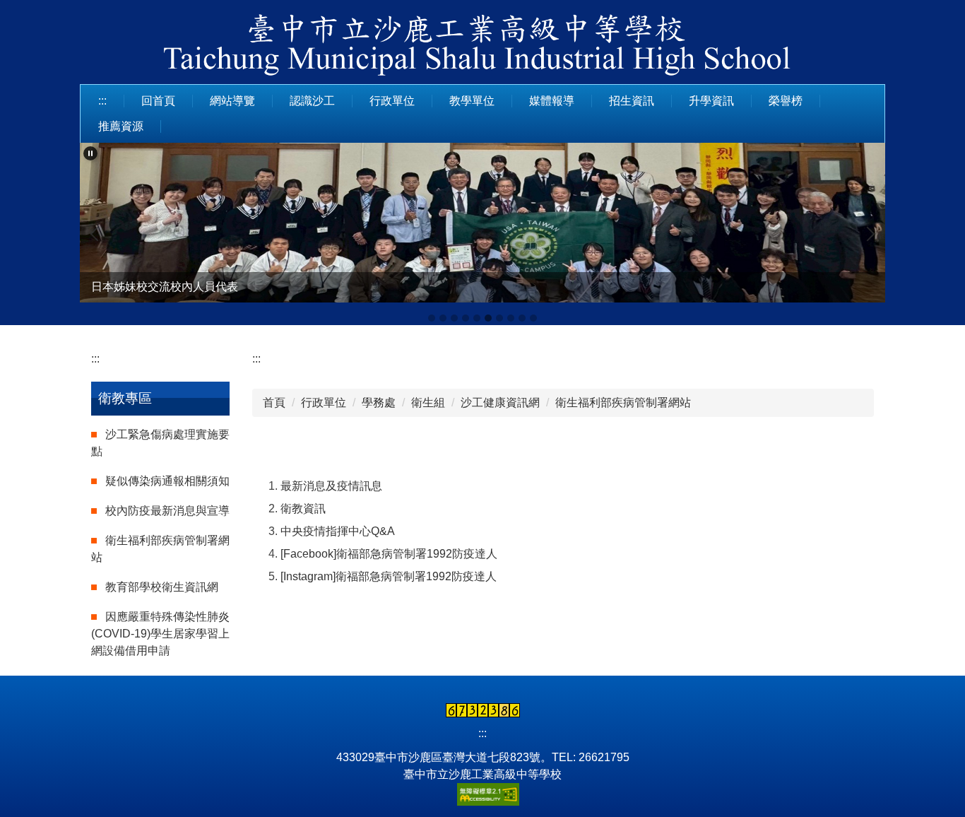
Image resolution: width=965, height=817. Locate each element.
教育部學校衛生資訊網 (161, 587)
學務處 (379, 402)
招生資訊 (631, 101)
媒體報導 (551, 101)
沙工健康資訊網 (500, 402)
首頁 (274, 402)
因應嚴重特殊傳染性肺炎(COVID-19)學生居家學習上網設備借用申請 (160, 634)
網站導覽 (232, 101)
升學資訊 (711, 101)
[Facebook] (308, 554)
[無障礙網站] (482, 793)
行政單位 (323, 402)
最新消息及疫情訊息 (331, 486)
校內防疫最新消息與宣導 (167, 511)
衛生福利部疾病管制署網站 (623, 402)
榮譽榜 (786, 101)
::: (102, 101)
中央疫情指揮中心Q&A (337, 531)
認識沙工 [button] (312, 101)
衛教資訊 (303, 508)
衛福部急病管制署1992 (394, 554)
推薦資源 (120, 126)
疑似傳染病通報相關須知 (167, 481)
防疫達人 (474, 554)
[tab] (431, 318)
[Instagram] (308, 576)
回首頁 (158, 101)
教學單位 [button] (472, 101)
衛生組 (428, 402)
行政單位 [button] (392, 101)
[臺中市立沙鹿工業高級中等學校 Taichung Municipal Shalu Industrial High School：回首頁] (482, 47)
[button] (90, 153)
